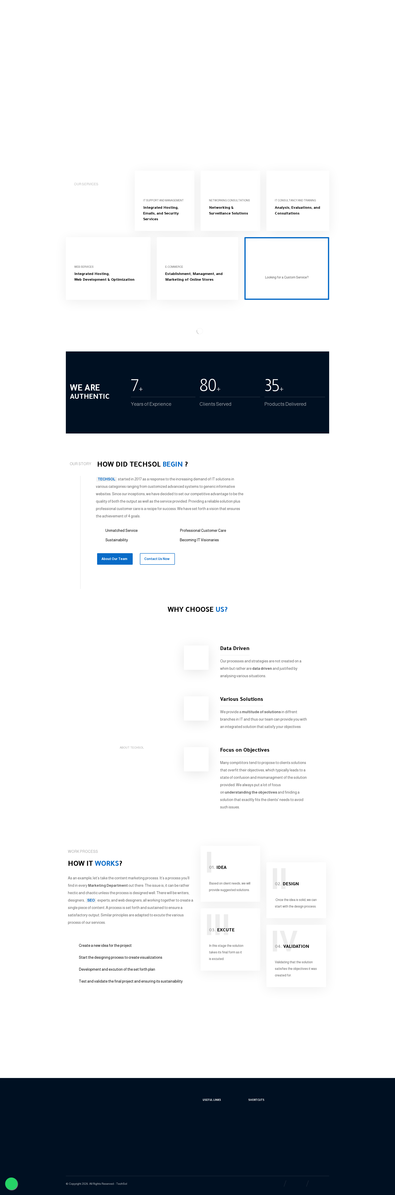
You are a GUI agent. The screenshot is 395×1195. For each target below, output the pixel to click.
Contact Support (219, 1114)
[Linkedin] (75, 7)
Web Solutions (217, 1120)
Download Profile (219, 1140)
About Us (259, 1114)
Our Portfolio (216, 1134)
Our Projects (262, 1134)
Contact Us (261, 1140)
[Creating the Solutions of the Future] (87, 24)
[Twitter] (82, 7)
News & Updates (264, 1127)
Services (259, 1120)
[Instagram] (89, 7)
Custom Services (219, 1127)
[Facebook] (69, 7)
